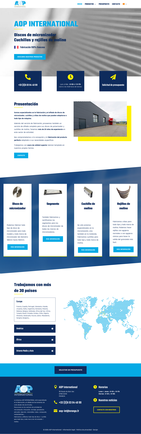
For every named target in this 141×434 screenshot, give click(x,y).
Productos (89, 4)
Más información (17, 247)
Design (95, 430)
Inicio (79, 4)
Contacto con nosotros (106, 410)
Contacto (116, 4)
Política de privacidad (84, 430)
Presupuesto (104, 4)
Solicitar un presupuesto (70, 370)
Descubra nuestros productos (29, 57)
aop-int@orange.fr (69, 411)
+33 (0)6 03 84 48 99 (70, 402)
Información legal (69, 430)
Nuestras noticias (108, 400)
